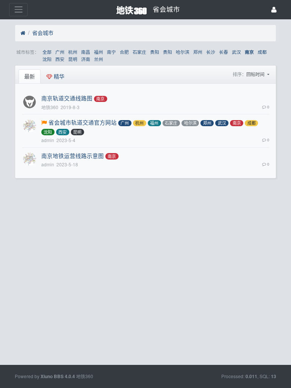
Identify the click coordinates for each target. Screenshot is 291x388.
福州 (98, 51)
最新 (29, 76)
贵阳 (154, 51)
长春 (223, 51)
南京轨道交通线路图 (66, 98)
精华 (58, 76)
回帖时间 (256, 74)
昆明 (72, 59)
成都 (262, 51)
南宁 (111, 51)
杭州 (72, 51)
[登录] (274, 9)
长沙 (210, 51)
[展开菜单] (18, 9)
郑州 (197, 51)
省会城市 (42, 32)
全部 (47, 51)
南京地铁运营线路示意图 (72, 156)
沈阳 (47, 59)
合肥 (124, 51)
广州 (59, 51)
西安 (59, 59)
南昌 (85, 51)
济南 (85, 59)
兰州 (98, 59)
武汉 (236, 51)
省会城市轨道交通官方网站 (82, 122)
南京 (249, 52)
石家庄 (139, 51)
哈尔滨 (182, 51)
